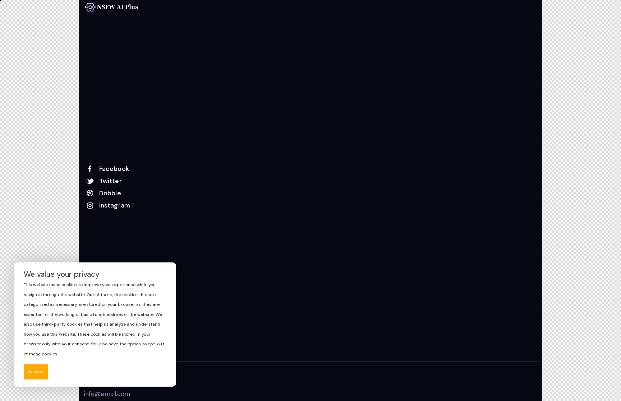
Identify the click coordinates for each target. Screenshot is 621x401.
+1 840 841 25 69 (112, 382)
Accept (35, 371)
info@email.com (107, 394)
